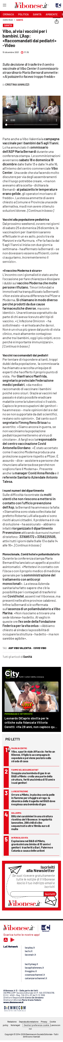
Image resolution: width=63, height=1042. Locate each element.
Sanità (19, 20)
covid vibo (39, 648)
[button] (56, 22)
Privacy (44, 1021)
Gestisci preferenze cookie (36, 1025)
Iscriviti (50, 894)
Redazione (11, 1021)
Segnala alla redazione (28, 1021)
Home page (8, 20)
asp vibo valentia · (20, 648)
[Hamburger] (4, 6)
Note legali (15, 1025)
